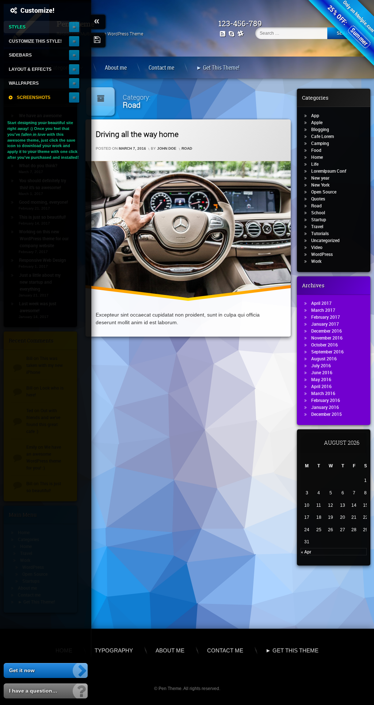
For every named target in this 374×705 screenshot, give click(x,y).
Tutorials (320, 233)
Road (187, 149)
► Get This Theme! (218, 68)
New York (320, 185)
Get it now (22, 670)
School (318, 212)
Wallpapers (24, 83)
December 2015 (326, 414)
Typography (114, 650)
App (315, 115)
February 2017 (325, 317)
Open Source (323, 192)
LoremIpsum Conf (328, 171)
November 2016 (327, 338)
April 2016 (321, 386)
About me (116, 68)
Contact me (161, 68)
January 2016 (325, 407)
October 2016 (324, 345)
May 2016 (321, 379)
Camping (320, 143)
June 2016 (321, 372)
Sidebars (20, 55)
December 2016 (326, 331)
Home (317, 157)
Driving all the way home (137, 134)
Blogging (320, 129)
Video (317, 247)
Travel (317, 226)
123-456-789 (240, 23)
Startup (318, 219)
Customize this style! (35, 41)
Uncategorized (325, 240)
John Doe (166, 149)
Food (316, 150)
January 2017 (325, 324)
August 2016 (324, 358)
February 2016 (325, 400)
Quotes (318, 199)
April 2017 (321, 303)
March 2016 (323, 393)
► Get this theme (292, 650)
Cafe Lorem (322, 136)
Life (314, 164)
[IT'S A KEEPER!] (98, 40)
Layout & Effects (30, 69)
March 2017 (323, 310)
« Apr (306, 552)
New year (320, 178)
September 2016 (327, 352)
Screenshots (33, 97)
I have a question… (33, 691)
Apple (317, 122)
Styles (17, 26)
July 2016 (321, 365)
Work (316, 261)
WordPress (322, 254)
